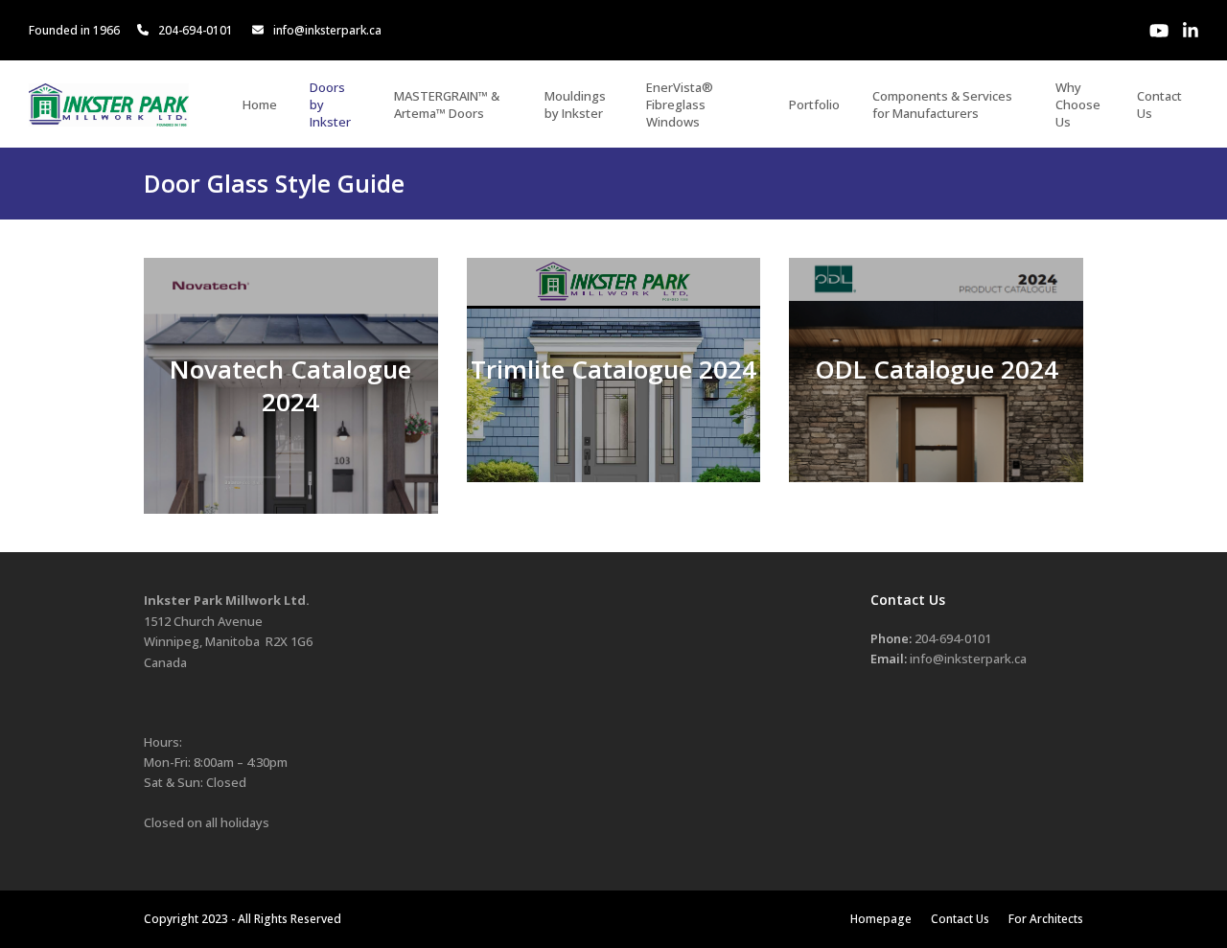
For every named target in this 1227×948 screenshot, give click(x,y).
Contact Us (960, 919)
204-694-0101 (195, 30)
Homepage (881, 919)
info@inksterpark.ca (327, 30)
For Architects (1045, 919)
